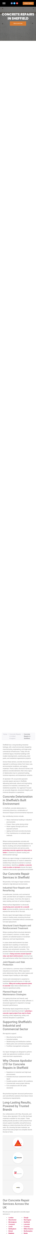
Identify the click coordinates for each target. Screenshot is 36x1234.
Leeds (10, 1226)
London (10, 1218)
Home (5, 734)
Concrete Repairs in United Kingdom (15, 736)
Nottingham (12, 1229)
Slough (26, 1218)
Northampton (28, 1231)
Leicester (27, 1224)
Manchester (12, 1220)
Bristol (10, 1231)
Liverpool (11, 1224)
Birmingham (12, 1222)
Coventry (27, 1226)
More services (18, 23)
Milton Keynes (28, 1229)
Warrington (27, 1220)
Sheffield (27, 1222)
